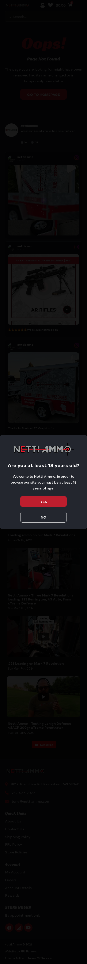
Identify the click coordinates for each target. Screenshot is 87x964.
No (43, 517)
